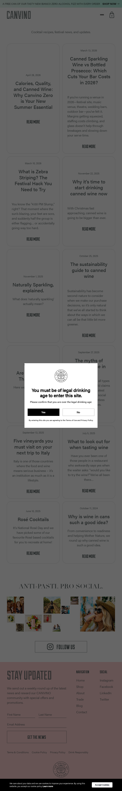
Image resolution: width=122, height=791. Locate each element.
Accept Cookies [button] (102, 784)
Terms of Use (71, 420)
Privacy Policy (87, 420)
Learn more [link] (48, 786)
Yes (43, 412)
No (78, 412)
